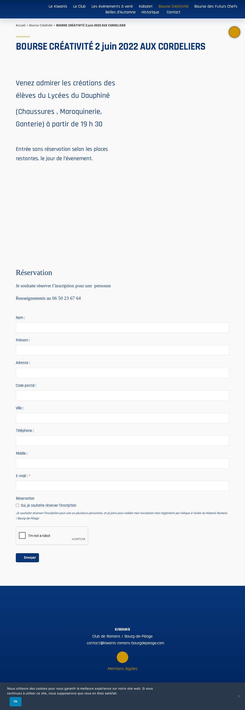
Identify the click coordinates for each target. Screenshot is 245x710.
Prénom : (23, 340)
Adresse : (23, 363)
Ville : (19, 408)
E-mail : (23, 476)
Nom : (20, 318)
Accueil (20, 25)
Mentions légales (123, 668)
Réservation (25, 499)
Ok (15, 701)
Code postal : (26, 386)
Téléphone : (25, 431)
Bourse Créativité (40, 25)
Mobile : (22, 454)
